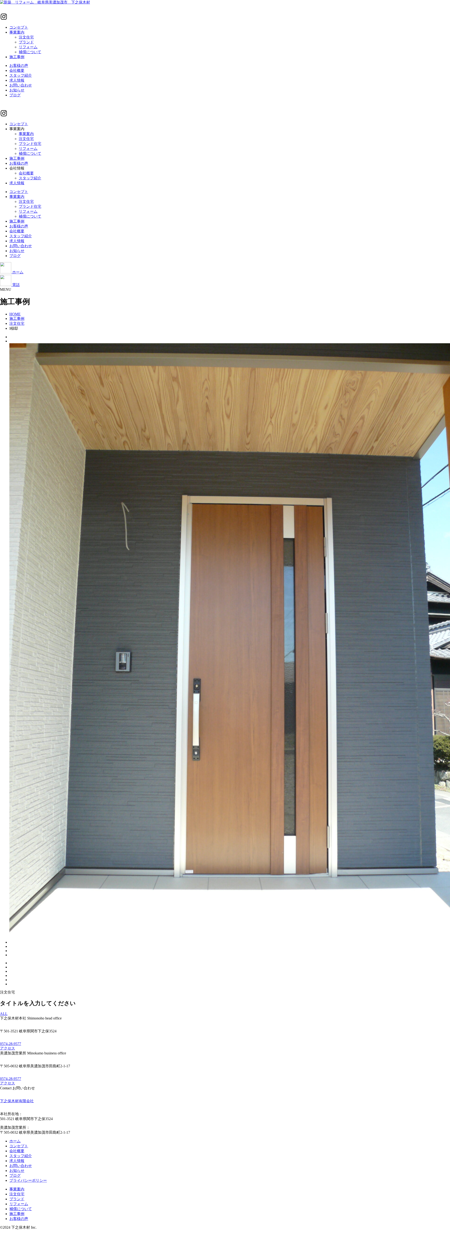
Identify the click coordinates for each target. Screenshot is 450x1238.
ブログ (15, 95)
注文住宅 (26, 37)
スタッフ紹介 (20, 75)
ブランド (26, 42)
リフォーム (28, 47)
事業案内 (16, 32)
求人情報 (16, 80)
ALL (4, 1014)
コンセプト (18, 27)
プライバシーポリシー (28, 1180)
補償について (30, 52)
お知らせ (16, 90)
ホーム (15, 1141)
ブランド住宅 (30, 144)
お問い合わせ (20, 85)
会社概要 (16, 70)
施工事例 (16, 57)
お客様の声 (18, 66)
